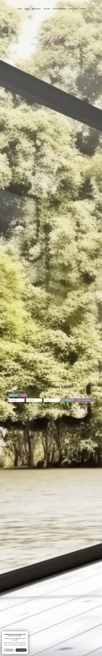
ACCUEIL (19, 8)
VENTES (27, 8)
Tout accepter (21, 650)
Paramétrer (8, 650)
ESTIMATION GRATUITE (59, 8)
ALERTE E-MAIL (73, 8)
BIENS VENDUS (36, 8)
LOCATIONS (46, 8)
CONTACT (83, 8)
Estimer (23, 395)
